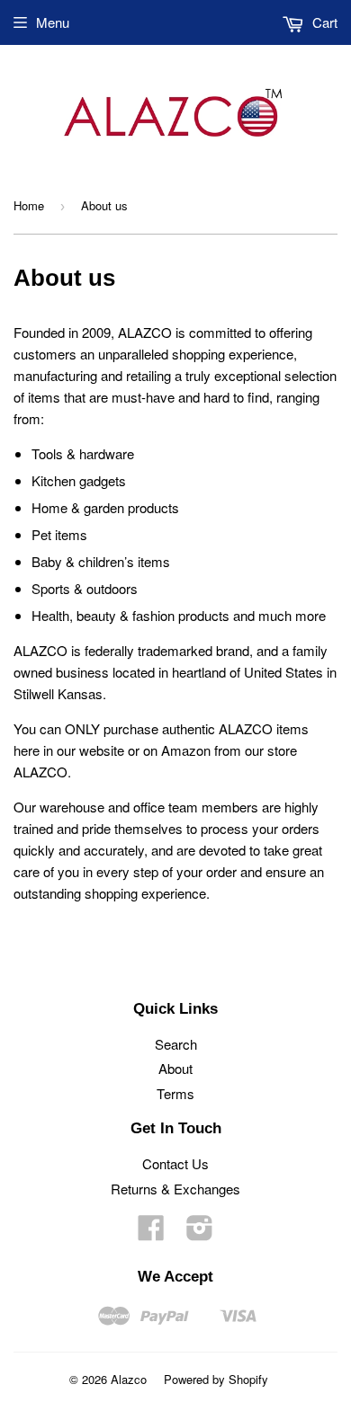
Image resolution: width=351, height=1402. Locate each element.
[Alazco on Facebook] (151, 1232)
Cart (323, 22)
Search (176, 1043)
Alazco (129, 1379)
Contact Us (175, 1163)
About (175, 1068)
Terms (175, 1093)
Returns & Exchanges (175, 1188)
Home (29, 205)
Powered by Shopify (216, 1379)
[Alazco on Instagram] (199, 1232)
